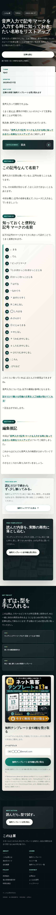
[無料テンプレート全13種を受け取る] (28, 549)
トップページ (34, 883)
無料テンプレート (35, 857)
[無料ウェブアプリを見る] (28, 496)
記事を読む (28, 54)
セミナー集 (33, 860)
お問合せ (32, 876)
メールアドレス (11, 745)
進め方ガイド (7, 860)
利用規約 (6, 876)
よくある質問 (34, 879)
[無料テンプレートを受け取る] (28, 817)
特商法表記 (7, 883)
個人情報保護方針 (9, 879)
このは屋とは (7, 857)
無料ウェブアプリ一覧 (37, 864)
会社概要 (6, 864)
